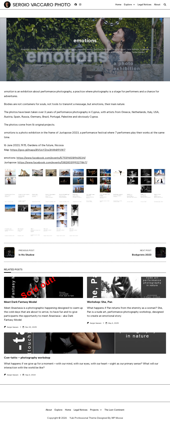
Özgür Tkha (84, 52)
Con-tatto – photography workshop (27, 357)
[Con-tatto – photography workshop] (85, 343)
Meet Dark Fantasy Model (20, 301)
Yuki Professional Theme (83, 418)
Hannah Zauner (85, 49)
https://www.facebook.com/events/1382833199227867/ (52, 162)
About (157, 4)
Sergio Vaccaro (12, 327)
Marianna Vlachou (68, 52)
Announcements (76, 56)
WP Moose (117, 418)
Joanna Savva (119, 49)
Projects (94, 410)
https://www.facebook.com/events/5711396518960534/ (51, 157)
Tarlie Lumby (138, 52)
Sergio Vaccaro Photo (42, 4)
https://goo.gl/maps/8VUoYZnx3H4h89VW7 (37, 149)
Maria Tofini (43, 52)
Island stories (94, 56)
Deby (33, 49)
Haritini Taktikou (102, 49)
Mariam (54, 52)
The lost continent (114, 410)
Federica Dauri (45, 49)
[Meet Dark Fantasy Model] (43, 287)
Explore (128, 4)
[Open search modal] (165, 4)
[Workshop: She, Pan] (126, 287)
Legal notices (144, 4)
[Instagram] (80, 4)
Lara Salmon (133, 49)
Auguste (25, 49)
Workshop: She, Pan (99, 301)
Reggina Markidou (100, 52)
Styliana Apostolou (120, 52)
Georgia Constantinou (64, 49)
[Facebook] (76, 4)
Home (118, 4)
